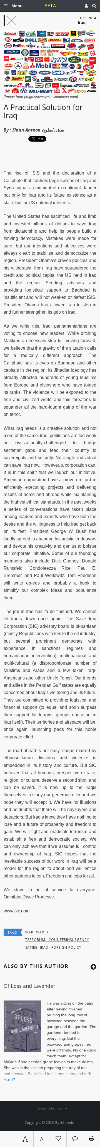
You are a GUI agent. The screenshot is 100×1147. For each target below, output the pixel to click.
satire (31, 947)
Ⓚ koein (67, 1122)
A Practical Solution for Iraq (43, 111)
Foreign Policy (66, 947)
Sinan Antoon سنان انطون (38, 130)
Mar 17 (9, 1079)
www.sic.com (16, 910)
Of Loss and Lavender (29, 986)
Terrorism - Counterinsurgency (57, 939)
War (29, 932)
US (49, 932)
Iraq (44, 947)
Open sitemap (50, 1108)
